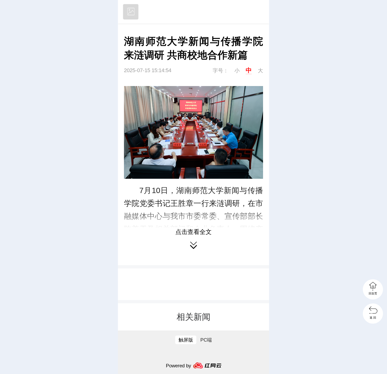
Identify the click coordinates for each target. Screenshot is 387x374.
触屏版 (186, 340)
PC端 (206, 340)
